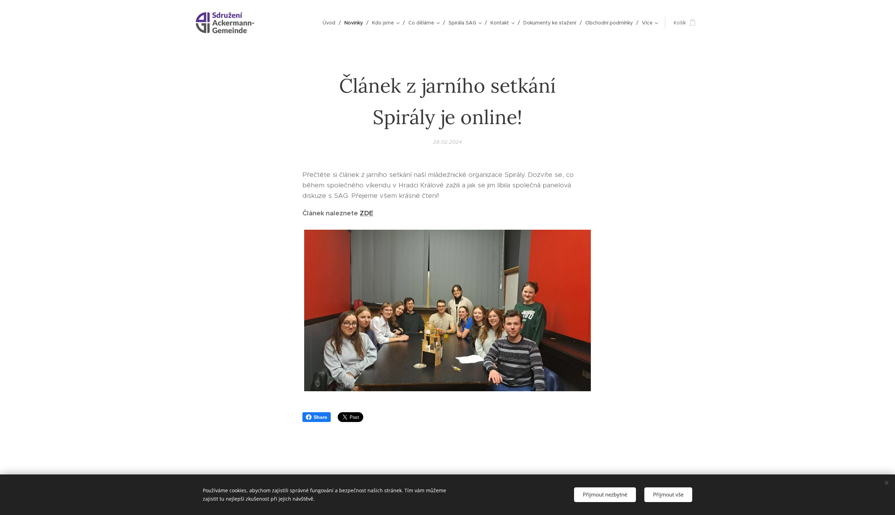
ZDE (366, 213)
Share (320, 417)
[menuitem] (331, 22)
